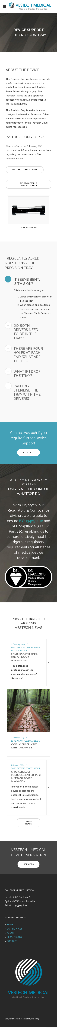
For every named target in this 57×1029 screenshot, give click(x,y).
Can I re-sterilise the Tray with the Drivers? (27, 392)
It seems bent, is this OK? (26, 281)
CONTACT (12, 941)
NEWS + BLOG (14, 937)
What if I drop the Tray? (26, 373)
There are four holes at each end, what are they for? (28, 354)
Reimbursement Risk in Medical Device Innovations (24, 657)
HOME (10, 924)
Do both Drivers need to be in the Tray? (25, 331)
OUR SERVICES (14, 928)
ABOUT (10, 933)
